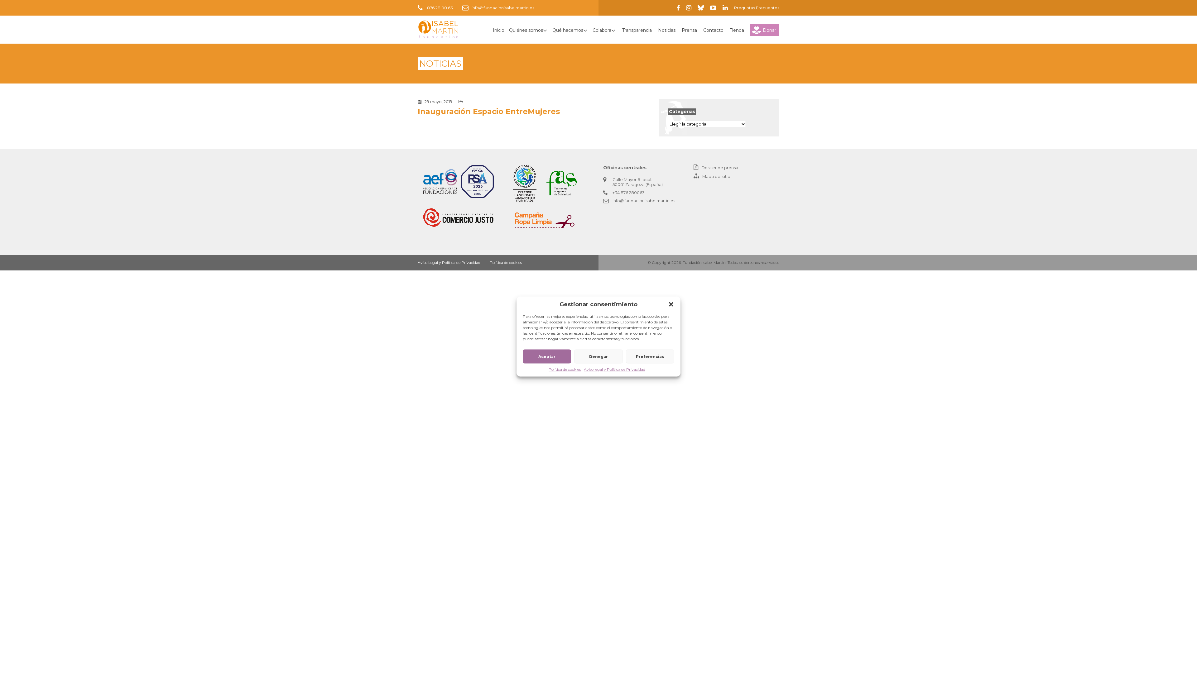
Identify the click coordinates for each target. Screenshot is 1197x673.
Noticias (666, 30)
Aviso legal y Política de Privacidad (614, 369)
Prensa (689, 30)
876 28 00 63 (440, 7)
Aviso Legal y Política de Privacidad (449, 262)
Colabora (602, 30)
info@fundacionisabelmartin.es (503, 7)
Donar (769, 30)
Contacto (713, 30)
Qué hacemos (567, 30)
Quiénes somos (526, 30)
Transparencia (637, 30)
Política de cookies (565, 369)
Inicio (498, 30)
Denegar (598, 356)
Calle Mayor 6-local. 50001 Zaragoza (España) (638, 182)
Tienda (737, 30)
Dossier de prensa (719, 167)
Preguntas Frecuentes (756, 7)
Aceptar (546, 356)
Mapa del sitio (716, 176)
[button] (671, 304)
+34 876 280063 (629, 192)
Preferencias (650, 356)
